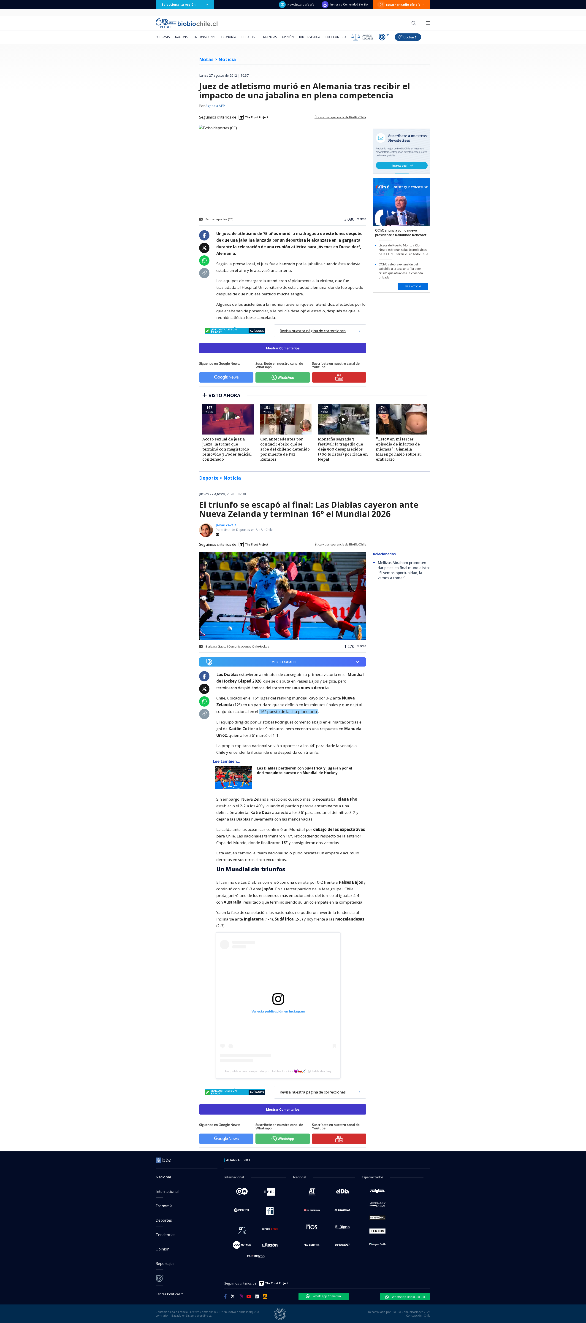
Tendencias (268, 37)
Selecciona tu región (178, 4)
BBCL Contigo (336, 37)
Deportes (248, 37)
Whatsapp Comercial (327, 1296)
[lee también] (235, 777)
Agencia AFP (215, 106)
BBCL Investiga (309, 37)
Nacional (182, 37)
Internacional (205, 37)
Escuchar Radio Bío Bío (403, 5)
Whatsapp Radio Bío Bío (408, 1297)
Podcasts (163, 37)
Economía (228, 37)
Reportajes (165, 1263)
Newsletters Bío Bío (301, 5)
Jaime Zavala (226, 525)
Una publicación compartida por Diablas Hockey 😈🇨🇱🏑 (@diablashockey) (278, 1071)
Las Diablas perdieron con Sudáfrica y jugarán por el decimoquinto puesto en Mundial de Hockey (304, 770)
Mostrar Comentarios (283, 348)
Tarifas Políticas (168, 1294)
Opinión (288, 37)
